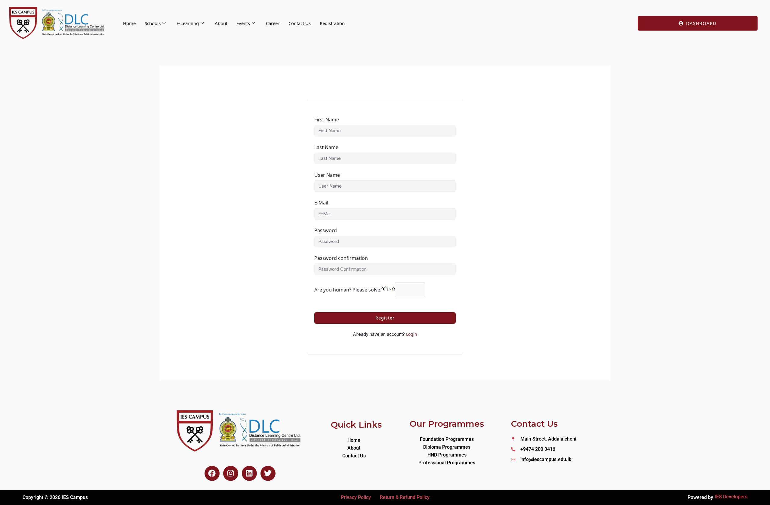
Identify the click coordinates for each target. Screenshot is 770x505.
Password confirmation (341, 258)
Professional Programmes (446, 463)
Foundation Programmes (447, 439)
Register (385, 318)
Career (272, 23)
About (221, 23)
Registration (332, 23)
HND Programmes (447, 455)
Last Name (326, 147)
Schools (153, 23)
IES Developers (731, 497)
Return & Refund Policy (405, 497)
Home (129, 23)
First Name (326, 119)
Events (243, 23)
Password (325, 230)
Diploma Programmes (446, 447)
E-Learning (188, 23)
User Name (327, 175)
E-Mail (321, 202)
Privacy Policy (356, 497)
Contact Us (299, 23)
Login (411, 334)
